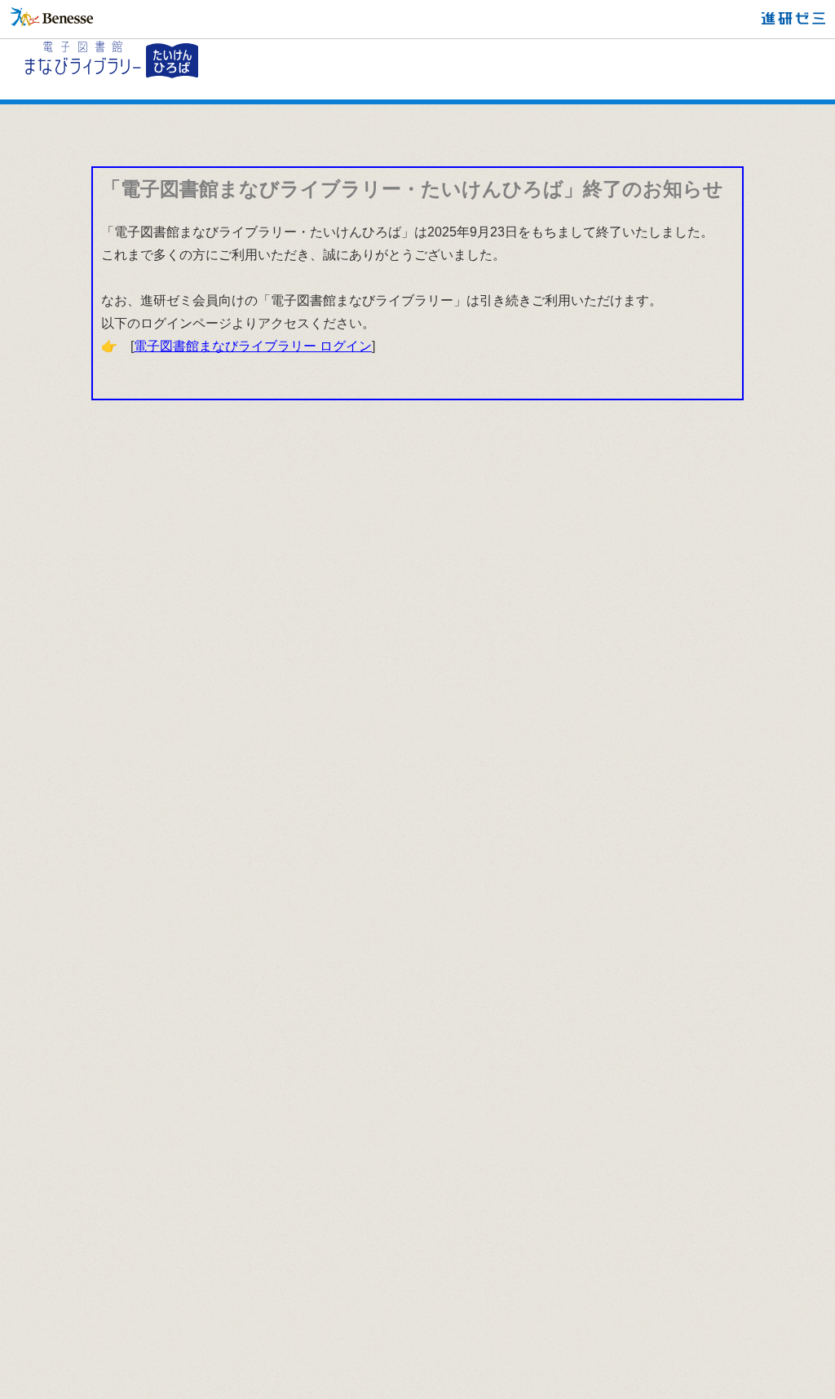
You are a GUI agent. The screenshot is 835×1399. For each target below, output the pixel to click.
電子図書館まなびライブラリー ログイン (253, 346)
